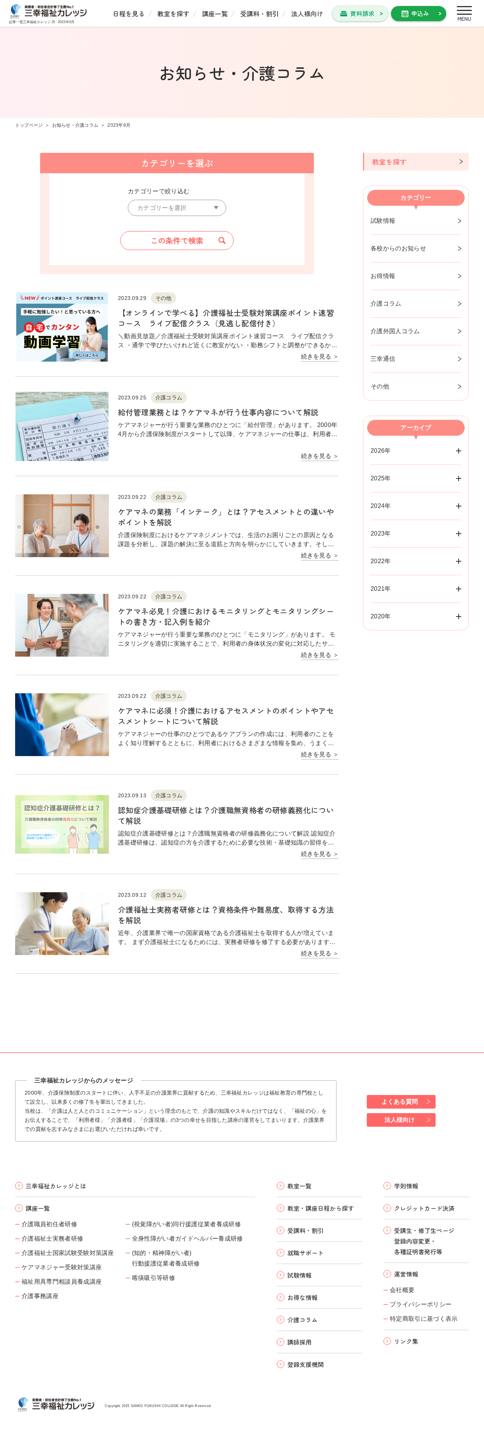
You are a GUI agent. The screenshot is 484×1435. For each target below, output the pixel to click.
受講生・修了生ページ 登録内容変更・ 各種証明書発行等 (424, 1241)
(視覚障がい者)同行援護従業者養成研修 (186, 1224)
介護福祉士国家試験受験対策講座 (68, 1253)
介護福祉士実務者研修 (52, 1238)
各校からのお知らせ (398, 248)
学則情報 (406, 1185)
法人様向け (307, 13)
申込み (420, 13)
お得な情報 (302, 1297)
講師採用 (299, 1341)
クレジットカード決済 (424, 1208)
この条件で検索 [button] (176, 240)
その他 (380, 386)
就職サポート (305, 1252)
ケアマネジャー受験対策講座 (62, 1267)
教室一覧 (299, 1185)
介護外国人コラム (395, 331)
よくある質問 (400, 1101)
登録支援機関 (305, 1364)
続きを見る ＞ (320, 357)
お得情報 (383, 276)
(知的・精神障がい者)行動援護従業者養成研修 (166, 1258)
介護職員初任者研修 (49, 1224)
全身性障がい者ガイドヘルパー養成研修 (187, 1238)
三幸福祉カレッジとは (56, 1185)
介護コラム (386, 303)
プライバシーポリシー (420, 1304)
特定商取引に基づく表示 (424, 1318)
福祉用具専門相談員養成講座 (62, 1281)
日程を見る (129, 13)
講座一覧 (215, 13)
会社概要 (402, 1290)
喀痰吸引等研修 (153, 1278)
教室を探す (173, 13)
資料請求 (362, 13)
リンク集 (406, 1341)
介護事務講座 (40, 1296)
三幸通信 (383, 359)
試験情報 (383, 220)
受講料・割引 (259, 13)
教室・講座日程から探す (320, 1208)
